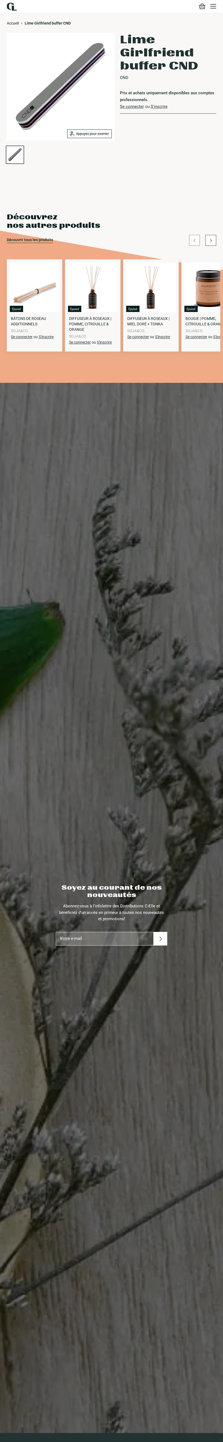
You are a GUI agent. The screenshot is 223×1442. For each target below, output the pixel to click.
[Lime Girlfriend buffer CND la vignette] (15, 154)
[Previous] (194, 240)
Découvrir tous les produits (30, 240)
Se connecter (132, 106)
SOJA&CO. (20, 331)
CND (124, 77)
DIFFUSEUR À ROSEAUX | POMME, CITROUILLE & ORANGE (90, 324)
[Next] (210, 240)
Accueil (13, 23)
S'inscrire (159, 106)
